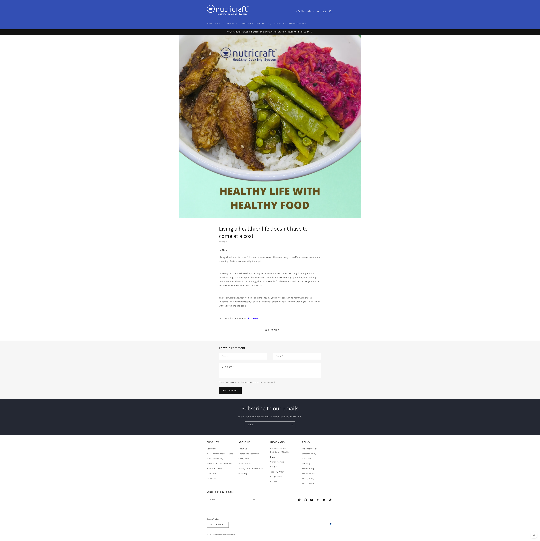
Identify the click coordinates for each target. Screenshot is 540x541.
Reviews (273, 466)
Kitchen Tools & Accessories (219, 463)
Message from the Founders (251, 468)
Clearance (211, 473)
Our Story (242, 473)
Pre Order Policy (309, 448)
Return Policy (308, 468)
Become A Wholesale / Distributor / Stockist (280, 450)
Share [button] (224, 250)
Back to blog (272, 329)
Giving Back (243, 458)
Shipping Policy (309, 453)
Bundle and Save (214, 468)
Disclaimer (307, 458)
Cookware (211, 448)
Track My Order (277, 472)
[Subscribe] (292, 424)
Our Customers (277, 462)
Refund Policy (308, 473)
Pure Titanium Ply (215, 458)
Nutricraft (216, 535)
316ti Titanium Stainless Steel (220, 453)
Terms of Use (308, 483)
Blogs (272, 457)
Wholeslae (211, 478)
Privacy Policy (308, 478)
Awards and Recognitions (250, 453)
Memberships (244, 463)
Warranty (306, 463)
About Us (242, 448)
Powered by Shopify (227, 535)
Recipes (273, 481)
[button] (219, 23)
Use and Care (276, 476)
